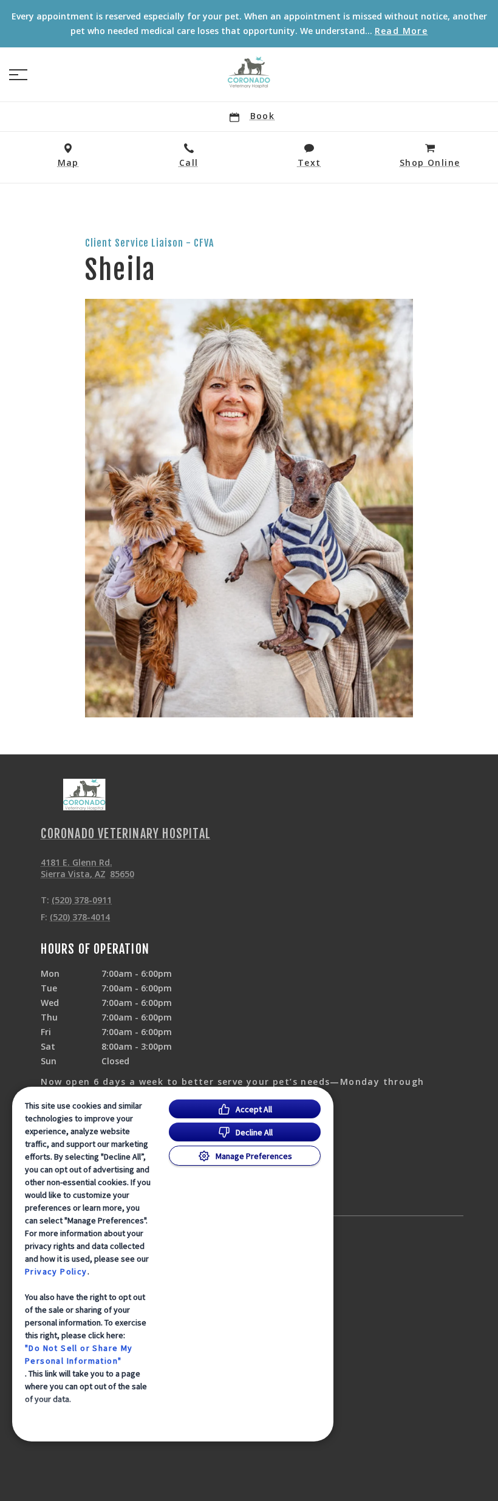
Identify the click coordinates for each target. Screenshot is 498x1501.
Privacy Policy (56, 1271)
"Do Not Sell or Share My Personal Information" (79, 1354)
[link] (249, 72)
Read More (401, 31)
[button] (18, 74)
